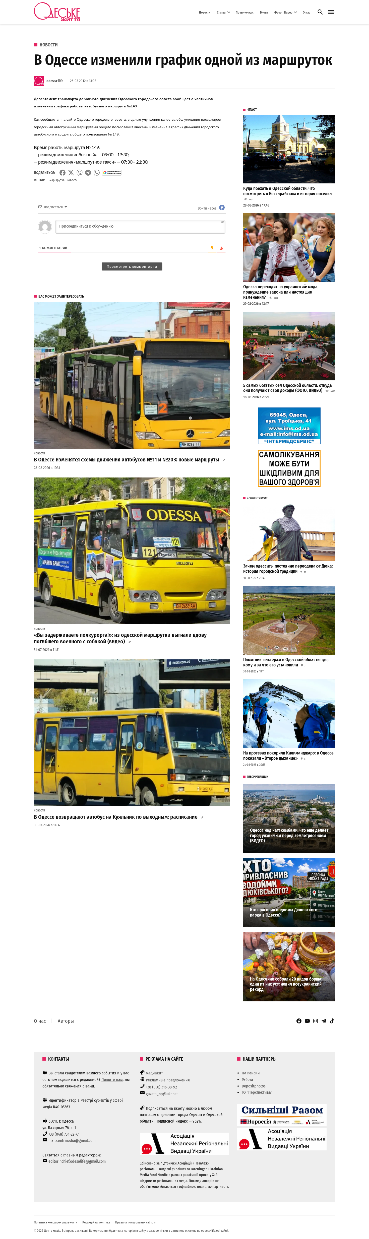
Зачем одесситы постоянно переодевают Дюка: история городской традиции (288, 569)
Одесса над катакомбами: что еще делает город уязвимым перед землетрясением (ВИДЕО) (289, 835)
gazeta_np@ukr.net (162, 1093)
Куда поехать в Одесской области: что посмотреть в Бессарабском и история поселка (287, 191)
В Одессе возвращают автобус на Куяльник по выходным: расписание (116, 817)
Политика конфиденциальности (55, 1222)
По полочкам (245, 12)
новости (72, 180)
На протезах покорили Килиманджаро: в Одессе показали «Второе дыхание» (288, 755)
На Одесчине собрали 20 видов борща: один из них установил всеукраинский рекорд (286, 984)
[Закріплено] (331, 12)
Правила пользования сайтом (135, 1222)
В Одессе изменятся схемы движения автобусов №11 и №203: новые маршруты (126, 459)
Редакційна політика (96, 1222)
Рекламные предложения (168, 1080)
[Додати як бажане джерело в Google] (111, 173)
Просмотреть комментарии (132, 266)
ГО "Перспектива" (257, 1092)
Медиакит (154, 1073)
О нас (306, 12)
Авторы (66, 1021)
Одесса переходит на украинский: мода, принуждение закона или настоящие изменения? (281, 292)
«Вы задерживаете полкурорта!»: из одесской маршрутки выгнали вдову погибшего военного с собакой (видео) (120, 638)
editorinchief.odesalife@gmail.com (77, 1161)
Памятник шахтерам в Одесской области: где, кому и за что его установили (286, 662)
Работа (247, 1079)
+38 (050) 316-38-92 (161, 1087)
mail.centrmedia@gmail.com (71, 1140)
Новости (204, 12)
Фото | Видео (283, 12)
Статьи (221, 12)
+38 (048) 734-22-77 (63, 1134)
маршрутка (57, 180)
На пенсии (251, 1073)
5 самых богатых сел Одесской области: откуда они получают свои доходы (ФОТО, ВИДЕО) (287, 388)
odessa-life (54, 81)
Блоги (264, 12)
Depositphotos (254, 1086)
